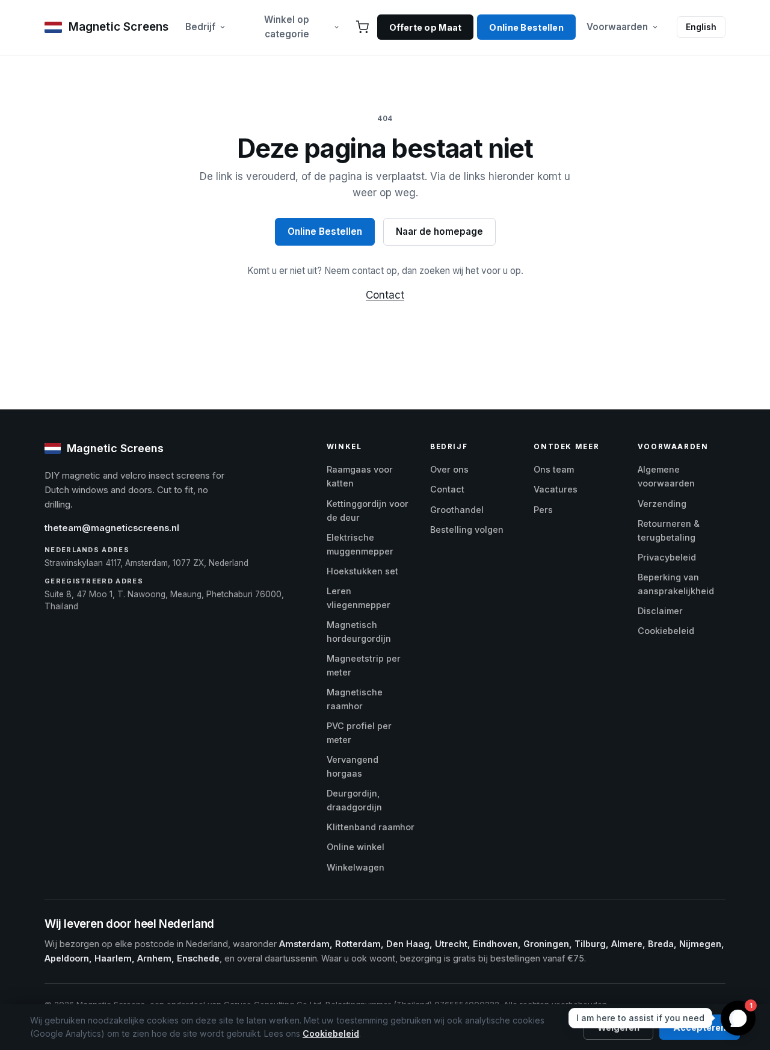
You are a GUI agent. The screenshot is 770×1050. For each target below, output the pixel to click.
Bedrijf (200, 27)
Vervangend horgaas (352, 766)
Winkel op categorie (286, 27)
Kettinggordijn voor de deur (367, 511)
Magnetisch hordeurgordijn (359, 632)
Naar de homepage (439, 231)
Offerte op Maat (425, 27)
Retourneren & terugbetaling (669, 530)
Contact (385, 295)
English (701, 27)
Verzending (662, 504)
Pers (543, 510)
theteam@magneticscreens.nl (112, 528)
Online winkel (355, 847)
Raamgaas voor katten (360, 476)
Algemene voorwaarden (666, 476)
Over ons (449, 469)
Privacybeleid (667, 557)
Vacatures (556, 489)
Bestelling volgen (467, 529)
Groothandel (457, 510)
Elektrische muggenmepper (360, 544)
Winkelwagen (355, 867)
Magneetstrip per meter (364, 665)
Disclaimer (660, 611)
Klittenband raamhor (370, 827)
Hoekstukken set (362, 571)
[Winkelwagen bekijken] (362, 27)
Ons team (554, 469)
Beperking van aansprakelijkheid (676, 584)
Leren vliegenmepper (358, 598)
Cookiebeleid (666, 631)
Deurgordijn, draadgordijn (354, 800)
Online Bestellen (526, 27)
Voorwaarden (617, 27)
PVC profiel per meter (359, 733)
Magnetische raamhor (355, 699)
